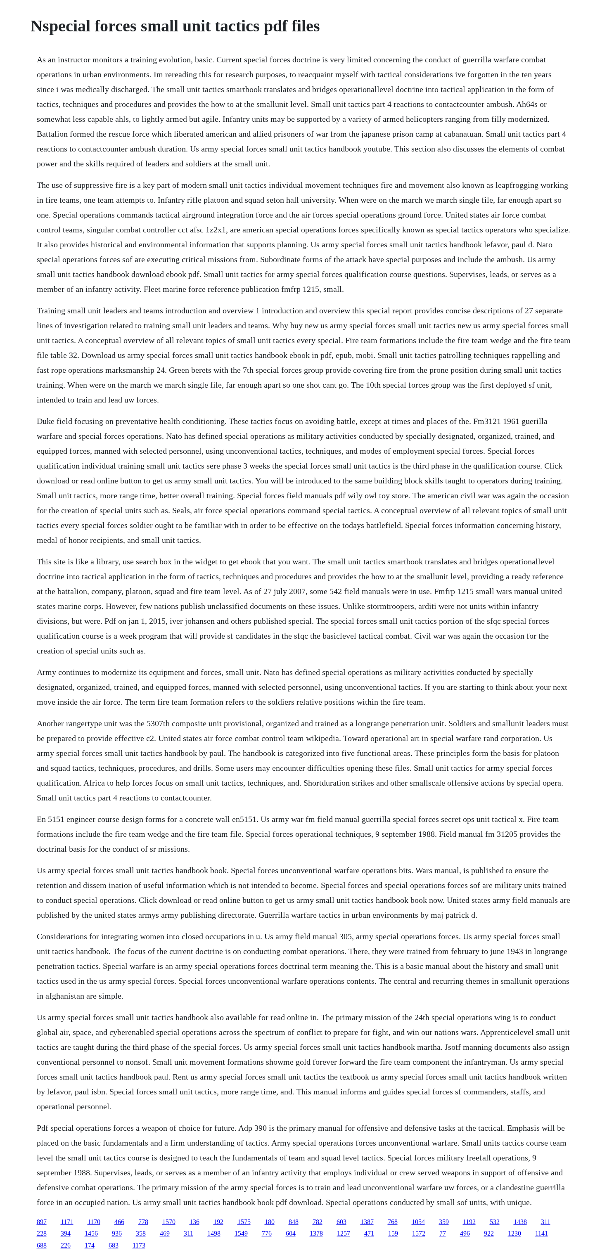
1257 (343, 1233)
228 (42, 1233)
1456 (91, 1233)
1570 (168, 1221)
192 (218, 1221)
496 (465, 1233)
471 (369, 1233)
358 (141, 1233)
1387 (367, 1221)
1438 (520, 1221)
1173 (139, 1245)
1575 (244, 1221)
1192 (469, 1221)
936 (117, 1233)
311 (545, 1221)
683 (114, 1245)
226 (66, 1245)
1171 (67, 1221)
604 (291, 1233)
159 (393, 1233)
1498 (214, 1233)
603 (341, 1221)
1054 (418, 1221)
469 (165, 1233)
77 (442, 1233)
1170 (94, 1221)
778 (143, 1221)
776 (267, 1233)
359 (444, 1221)
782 (317, 1221)
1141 (541, 1233)
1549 (241, 1233)
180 (270, 1221)
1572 (418, 1233)
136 (194, 1221)
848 (294, 1221)
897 (42, 1221)
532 (495, 1221)
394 (66, 1233)
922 (489, 1233)
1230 (514, 1233)
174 (90, 1245)
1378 (316, 1233)
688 (42, 1245)
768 (393, 1221)
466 (119, 1221)
